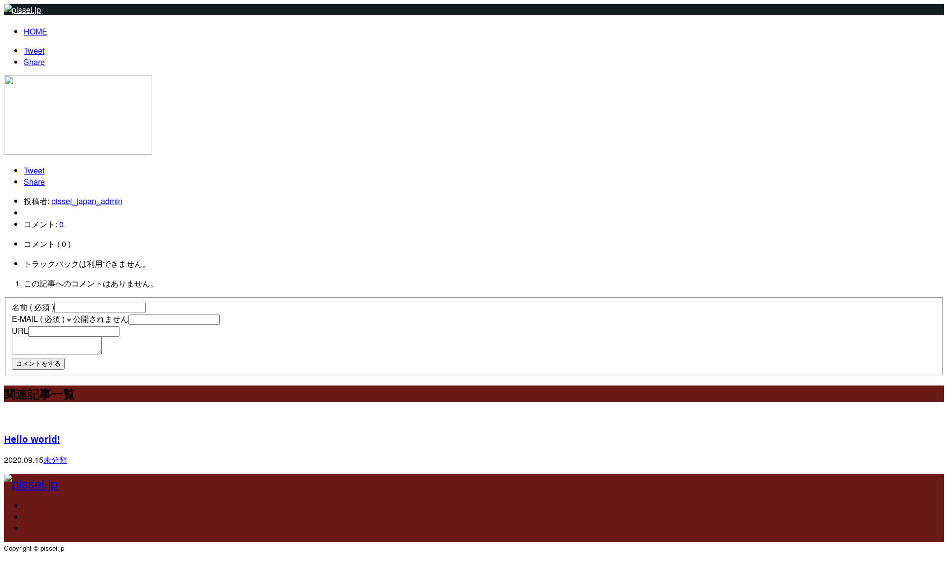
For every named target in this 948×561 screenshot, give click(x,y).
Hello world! (32, 439)
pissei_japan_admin (86, 201)
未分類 (55, 459)
